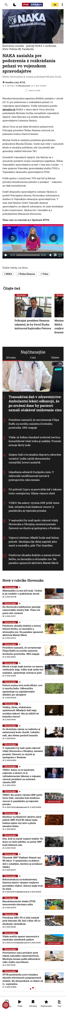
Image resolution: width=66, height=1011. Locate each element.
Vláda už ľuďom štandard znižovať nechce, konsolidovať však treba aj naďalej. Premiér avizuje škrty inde (35, 441)
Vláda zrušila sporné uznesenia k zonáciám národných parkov (20, 938)
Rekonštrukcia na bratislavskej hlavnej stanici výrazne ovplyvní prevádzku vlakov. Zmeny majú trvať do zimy (22, 884)
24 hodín (11, 357)
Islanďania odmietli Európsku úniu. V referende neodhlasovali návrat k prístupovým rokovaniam (31, 475)
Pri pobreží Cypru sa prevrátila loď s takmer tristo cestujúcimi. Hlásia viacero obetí (35, 491)
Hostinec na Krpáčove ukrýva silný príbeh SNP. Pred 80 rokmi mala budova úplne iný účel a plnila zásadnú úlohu (21, 821)
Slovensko (21, 295)
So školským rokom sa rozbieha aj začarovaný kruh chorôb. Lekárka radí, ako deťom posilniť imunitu (21, 732)
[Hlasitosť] (50, 255)
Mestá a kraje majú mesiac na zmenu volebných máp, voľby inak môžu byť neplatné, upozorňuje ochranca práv (22, 669)
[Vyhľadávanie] (6, 4)
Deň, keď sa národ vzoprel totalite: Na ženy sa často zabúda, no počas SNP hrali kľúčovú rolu (22, 841)
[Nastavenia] (55, 255)
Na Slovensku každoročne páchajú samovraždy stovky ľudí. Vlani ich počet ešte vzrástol (21, 610)
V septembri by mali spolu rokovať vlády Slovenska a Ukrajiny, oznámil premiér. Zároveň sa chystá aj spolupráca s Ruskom (34, 524)
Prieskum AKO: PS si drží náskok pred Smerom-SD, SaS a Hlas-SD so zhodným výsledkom (21, 920)
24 (55, 4)
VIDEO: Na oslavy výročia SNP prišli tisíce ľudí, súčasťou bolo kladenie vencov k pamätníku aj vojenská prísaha (34, 506)
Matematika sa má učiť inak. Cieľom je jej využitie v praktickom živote (22, 592)
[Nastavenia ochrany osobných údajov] (5, 1005)
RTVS (22, 82)
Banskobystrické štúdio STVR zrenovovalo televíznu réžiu (18, 903)
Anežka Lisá (12, 82)
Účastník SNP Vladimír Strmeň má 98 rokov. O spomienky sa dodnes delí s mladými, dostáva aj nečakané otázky (22, 862)
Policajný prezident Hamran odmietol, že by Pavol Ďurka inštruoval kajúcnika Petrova (33, 324)
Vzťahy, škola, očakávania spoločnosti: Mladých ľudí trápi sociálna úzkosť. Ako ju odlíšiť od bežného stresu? (20, 712)
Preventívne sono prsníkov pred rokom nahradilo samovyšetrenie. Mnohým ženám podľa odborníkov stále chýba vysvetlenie (21, 957)
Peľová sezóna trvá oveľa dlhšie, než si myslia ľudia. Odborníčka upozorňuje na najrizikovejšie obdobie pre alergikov (22, 690)
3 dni (33, 357)
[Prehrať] (6, 255)
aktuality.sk (9, 109)
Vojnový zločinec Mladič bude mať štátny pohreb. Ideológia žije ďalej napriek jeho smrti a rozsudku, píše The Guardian (34, 541)
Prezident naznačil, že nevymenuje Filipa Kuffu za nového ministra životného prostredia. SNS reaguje (34, 423)
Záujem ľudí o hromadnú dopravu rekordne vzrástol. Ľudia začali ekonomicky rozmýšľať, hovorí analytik (35, 458)
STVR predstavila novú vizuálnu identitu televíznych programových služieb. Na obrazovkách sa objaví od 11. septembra (22, 979)
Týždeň (55, 357)
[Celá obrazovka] (60, 255)
